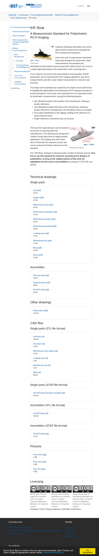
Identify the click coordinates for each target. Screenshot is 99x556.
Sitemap (68, 528)
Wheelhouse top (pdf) (42, 241)
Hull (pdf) (37, 190)
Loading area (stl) (40, 358)
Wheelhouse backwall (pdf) (45, 226)
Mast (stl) (37, 372)
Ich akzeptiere (87, 551)
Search (68, 531)
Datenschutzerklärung (53, 552)
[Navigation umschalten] (88, 6)
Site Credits (70, 534)
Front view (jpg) (39, 455)
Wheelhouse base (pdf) (43, 205)
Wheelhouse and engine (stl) (45, 351)
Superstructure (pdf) (41, 283)
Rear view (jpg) (39, 462)
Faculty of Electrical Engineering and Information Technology (34, 531)
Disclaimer (69, 536)
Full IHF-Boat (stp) (41, 434)
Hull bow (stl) (38, 337)
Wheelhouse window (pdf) (44, 219)
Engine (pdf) (38, 197)
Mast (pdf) (37, 248)
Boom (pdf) (38, 255)
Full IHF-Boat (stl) (40, 413)
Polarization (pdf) (40, 310)
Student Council (15, 534)
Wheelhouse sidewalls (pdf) (45, 212)
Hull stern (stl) (39, 344)
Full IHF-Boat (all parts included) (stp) (49, 393)
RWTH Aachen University (19, 528)
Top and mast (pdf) (41, 275)
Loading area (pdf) (41, 233)
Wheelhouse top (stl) (42, 365)
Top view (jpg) (39, 469)
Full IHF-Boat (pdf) (41, 290)
